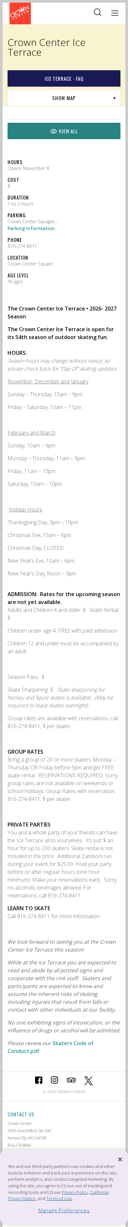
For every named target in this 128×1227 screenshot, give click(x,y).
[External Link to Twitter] (88, 1080)
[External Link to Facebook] (39, 1080)
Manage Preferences (64, 1210)
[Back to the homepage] (20, 13)
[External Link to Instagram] (54, 1080)
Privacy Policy (75, 1192)
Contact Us (21, 1114)
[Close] (120, 1159)
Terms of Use (59, 1198)
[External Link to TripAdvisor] (71, 1080)
